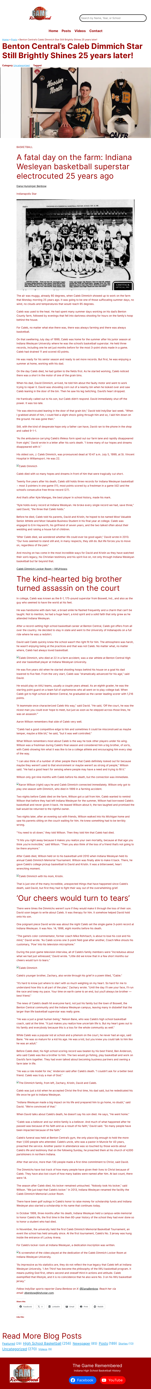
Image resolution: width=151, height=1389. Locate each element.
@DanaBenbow (89, 1288)
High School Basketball (47, 1343)
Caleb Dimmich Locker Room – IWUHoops (42, 568)
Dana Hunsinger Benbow (31, 186)
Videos (45, 1349)
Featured (12, 1343)
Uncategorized (21, 65)
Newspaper (85, 1343)
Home (5, 39)
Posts (14, 39)
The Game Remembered (113, 7)
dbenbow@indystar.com (39, 1292)
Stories (126, 1343)
